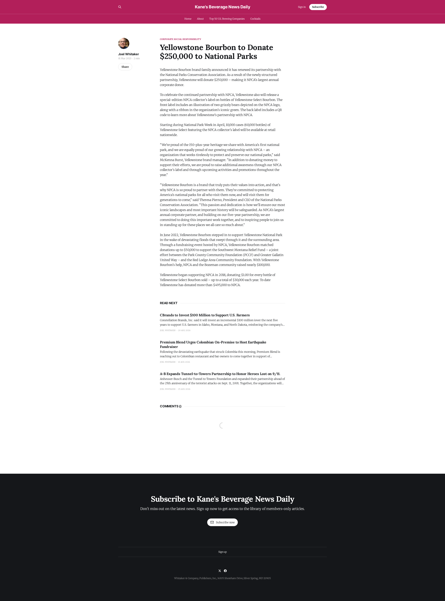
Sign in (302, 7)
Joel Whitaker (128, 54)
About (200, 18)
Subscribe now (225, 522)
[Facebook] (225, 570)
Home (187, 18)
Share (125, 66)
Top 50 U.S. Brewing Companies (227, 18)
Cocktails (255, 18)
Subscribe (318, 7)
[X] (219, 570)
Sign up (222, 551)
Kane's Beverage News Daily (222, 7)
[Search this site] (119, 7)
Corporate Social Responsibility (180, 39)
